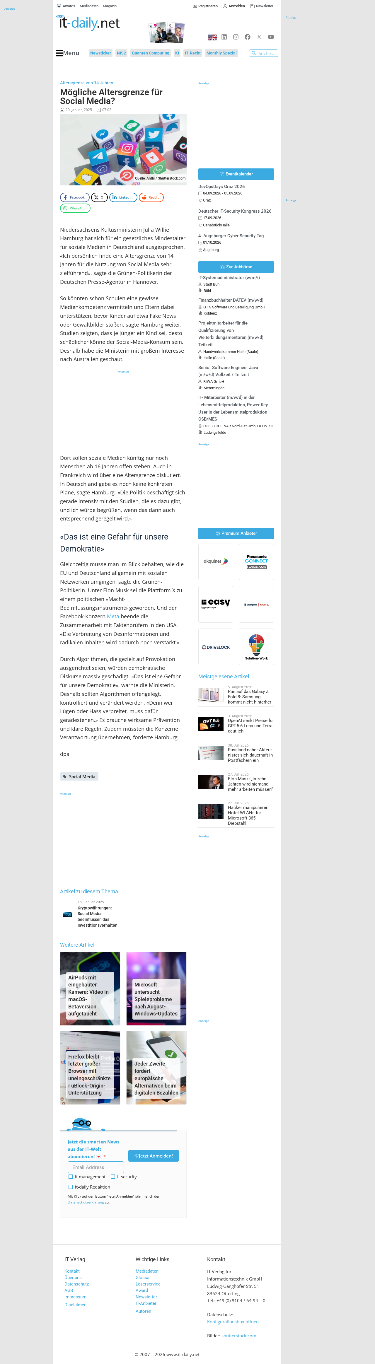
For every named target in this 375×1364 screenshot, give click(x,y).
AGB (68, 1290)
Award (142, 1290)
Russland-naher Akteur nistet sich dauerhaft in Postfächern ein (250, 755)
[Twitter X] (259, 37)
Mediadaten (147, 1271)
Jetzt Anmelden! (156, 1156)
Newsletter (146, 1297)
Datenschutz (76, 1284)
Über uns (73, 1277)
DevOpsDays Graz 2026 (221, 186)
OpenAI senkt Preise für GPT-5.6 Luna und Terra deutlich (251, 726)
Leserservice (148, 1284)
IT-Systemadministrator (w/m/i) (229, 277)
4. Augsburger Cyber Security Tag (231, 235)
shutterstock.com (238, 1336)
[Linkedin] (224, 37)
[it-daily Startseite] (98, 23)
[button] (67, 53)
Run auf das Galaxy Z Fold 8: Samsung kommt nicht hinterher (249, 697)
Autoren (143, 1311)
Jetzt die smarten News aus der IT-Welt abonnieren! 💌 (93, 1149)
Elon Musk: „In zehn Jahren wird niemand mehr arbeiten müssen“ (250, 784)
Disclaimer (75, 1304)
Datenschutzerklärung (86, 1202)
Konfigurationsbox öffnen (233, 1321)
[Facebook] (247, 37)
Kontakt (72, 1271)
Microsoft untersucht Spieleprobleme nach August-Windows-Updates (156, 999)
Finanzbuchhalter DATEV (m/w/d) (230, 300)
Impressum (75, 1297)
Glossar (143, 1277)
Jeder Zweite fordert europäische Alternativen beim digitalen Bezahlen (156, 1078)
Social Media (82, 776)
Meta (113, 616)
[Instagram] (236, 37)
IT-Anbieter (146, 1303)
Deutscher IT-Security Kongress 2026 (235, 211)
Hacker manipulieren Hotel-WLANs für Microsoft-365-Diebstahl (248, 815)
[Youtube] (271, 37)
